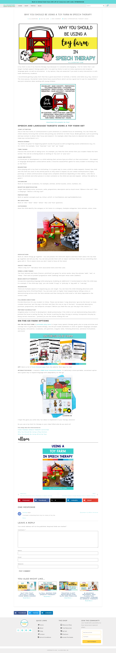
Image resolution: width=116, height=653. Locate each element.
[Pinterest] (22, 630)
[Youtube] (30, 630)
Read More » (27, 597)
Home (20, 5)
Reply (24, 518)
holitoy (25, 512)
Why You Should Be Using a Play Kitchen (32, 432)
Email (20, 557)
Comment (22, 530)
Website (20, 563)
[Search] (103, 6)
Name (20, 550)
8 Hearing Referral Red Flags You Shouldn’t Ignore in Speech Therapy (89, 596)
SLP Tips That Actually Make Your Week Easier (27, 594)
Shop (26, 5)
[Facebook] (26, 630)
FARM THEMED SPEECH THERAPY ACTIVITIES (33, 430)
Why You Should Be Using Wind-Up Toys (32, 434)
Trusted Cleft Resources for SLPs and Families (68, 594)
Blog (40, 5)
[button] (25, 500)
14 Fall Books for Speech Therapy (47, 593)
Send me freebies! (92, 641)
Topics (33, 5)
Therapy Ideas (83, 18)
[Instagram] (18, 630)
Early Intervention (70, 18)
